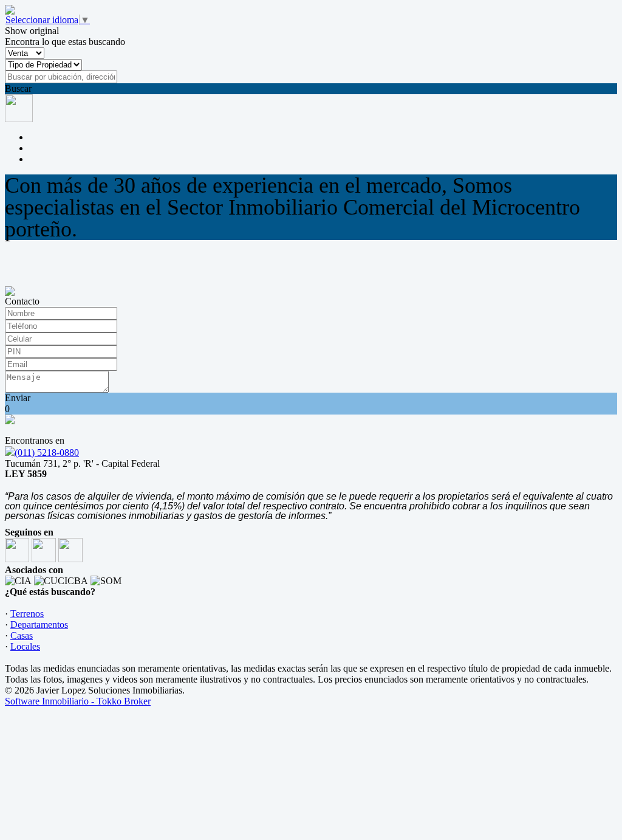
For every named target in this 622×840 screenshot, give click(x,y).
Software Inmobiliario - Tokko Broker (78, 701)
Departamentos (39, 624)
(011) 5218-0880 (47, 452)
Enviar (17, 398)
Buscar (18, 88)
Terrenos (27, 613)
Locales (25, 646)
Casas (21, 635)
